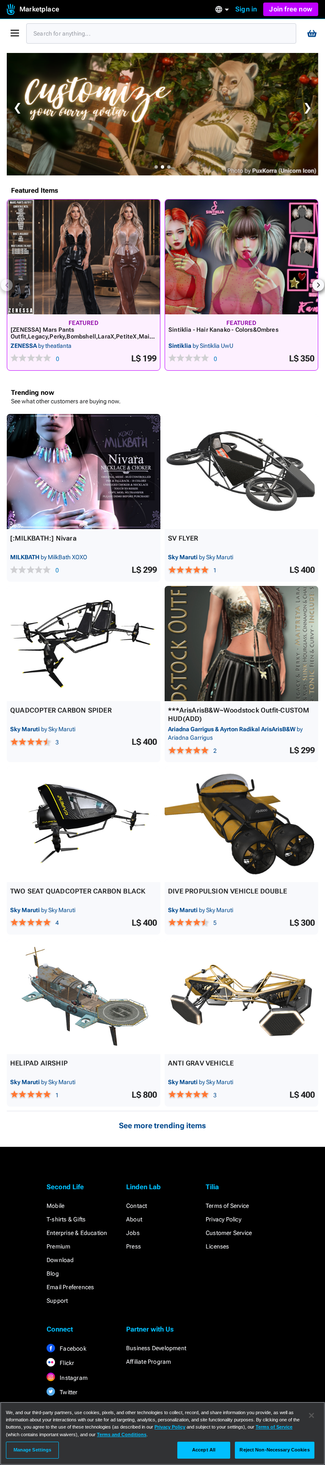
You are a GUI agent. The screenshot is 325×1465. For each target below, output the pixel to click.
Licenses (217, 1246)
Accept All (203, 1449)
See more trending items (162, 1125)
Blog (53, 1273)
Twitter (68, 1392)
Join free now (290, 9)
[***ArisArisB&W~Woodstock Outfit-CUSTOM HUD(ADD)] (241, 643)
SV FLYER (183, 538)
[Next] (318, 285)
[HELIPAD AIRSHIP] (83, 996)
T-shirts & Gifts (66, 1219)
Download (60, 1260)
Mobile (55, 1205)
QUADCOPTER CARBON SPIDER (61, 710)
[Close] (311, 1415)
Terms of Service (227, 1205)
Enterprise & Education (77, 1232)
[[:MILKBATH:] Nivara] (83, 471)
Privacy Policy (223, 1219)
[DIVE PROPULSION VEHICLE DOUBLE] (241, 824)
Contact (136, 1205)
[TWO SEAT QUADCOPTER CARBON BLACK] (83, 824)
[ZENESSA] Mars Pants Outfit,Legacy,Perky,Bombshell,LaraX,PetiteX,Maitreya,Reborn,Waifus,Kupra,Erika (82, 336)
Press (133, 1246)
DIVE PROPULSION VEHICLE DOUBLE (227, 891)
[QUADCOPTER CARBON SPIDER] (83, 643)
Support (57, 1300)
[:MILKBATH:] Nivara (43, 538)
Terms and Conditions (121, 1434)
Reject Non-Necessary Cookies (274, 1449)
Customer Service (229, 1232)
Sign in (246, 9)
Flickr (66, 1363)
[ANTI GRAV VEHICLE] (241, 996)
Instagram (73, 1377)
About (134, 1219)
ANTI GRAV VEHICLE (201, 1063)
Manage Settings (33, 1449)
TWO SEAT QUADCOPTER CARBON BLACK (77, 891)
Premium (58, 1246)
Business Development (156, 1348)
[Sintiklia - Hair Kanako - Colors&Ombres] (241, 257)
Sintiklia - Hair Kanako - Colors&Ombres (223, 329)
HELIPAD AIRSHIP (39, 1063)
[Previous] (7, 285)
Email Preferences (70, 1287)
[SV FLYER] (241, 471)
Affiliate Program (148, 1361)
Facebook (72, 1348)
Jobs (133, 1232)
